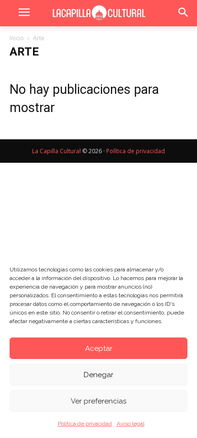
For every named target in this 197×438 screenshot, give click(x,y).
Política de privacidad (85, 423)
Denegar (98, 375)
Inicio (17, 38)
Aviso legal (130, 423)
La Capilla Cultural (56, 151)
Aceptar (98, 348)
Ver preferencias (98, 401)
